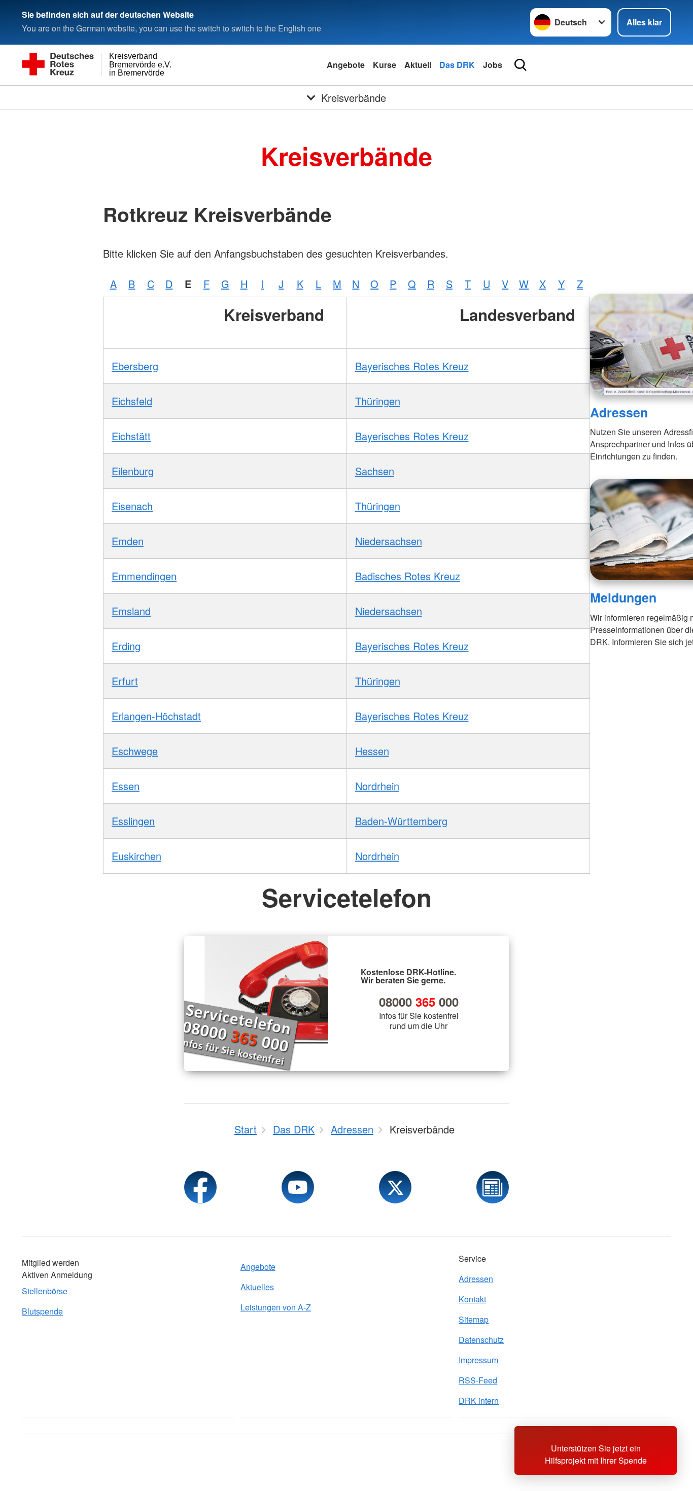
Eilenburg (133, 471)
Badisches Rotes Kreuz (407, 576)
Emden (128, 541)
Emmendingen (144, 576)
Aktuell (417, 64)
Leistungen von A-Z (275, 1307)
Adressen (619, 412)
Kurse (384, 64)
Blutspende (42, 1311)
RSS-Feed (478, 1380)
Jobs (492, 64)
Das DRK (457, 64)
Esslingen (133, 820)
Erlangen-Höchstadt (156, 715)
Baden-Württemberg (401, 820)
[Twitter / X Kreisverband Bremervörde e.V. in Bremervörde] (395, 1187)
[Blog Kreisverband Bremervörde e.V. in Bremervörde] (492, 1187)
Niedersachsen (388, 541)
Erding (126, 645)
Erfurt (125, 680)
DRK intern (479, 1400)
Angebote (346, 64)
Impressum (478, 1360)
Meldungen (623, 597)
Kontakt (472, 1299)
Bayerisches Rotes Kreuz (412, 366)
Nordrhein (377, 785)
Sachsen (374, 471)
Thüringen (377, 401)
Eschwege (135, 750)
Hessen (372, 750)
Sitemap (474, 1319)
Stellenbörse (44, 1291)
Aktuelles (257, 1287)
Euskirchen (136, 855)
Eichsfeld (132, 401)
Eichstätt (131, 436)
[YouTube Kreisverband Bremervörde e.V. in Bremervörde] (298, 1187)
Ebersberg (135, 366)
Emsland (131, 611)
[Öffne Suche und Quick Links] (520, 65)
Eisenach (132, 506)
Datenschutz (481, 1339)
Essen (126, 785)
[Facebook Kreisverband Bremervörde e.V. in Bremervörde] (200, 1187)
